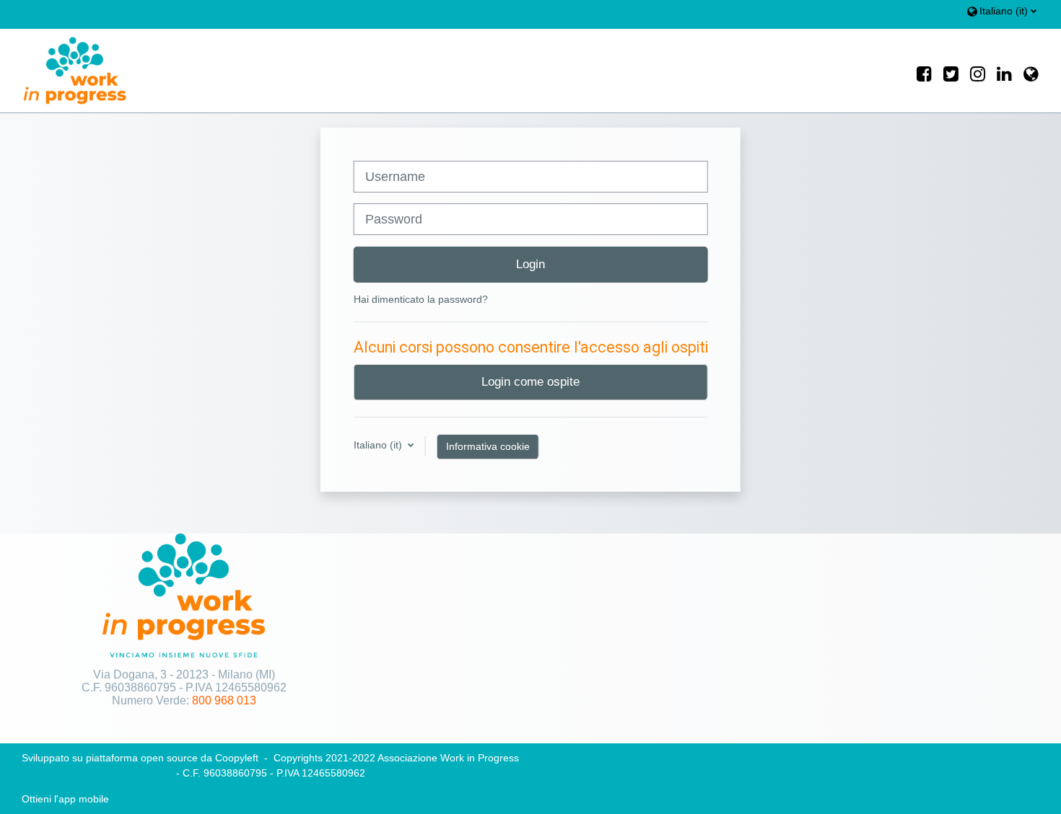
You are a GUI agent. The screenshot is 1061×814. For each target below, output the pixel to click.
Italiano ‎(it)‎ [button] (379, 445)
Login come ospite (530, 381)
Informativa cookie (488, 446)
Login (530, 264)
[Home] (64, 70)
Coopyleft (236, 758)
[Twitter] (951, 71)
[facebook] (924, 71)
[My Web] (1031, 71)
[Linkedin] (1004, 71)
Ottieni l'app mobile (65, 799)
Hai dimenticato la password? (421, 299)
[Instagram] (977, 71)
